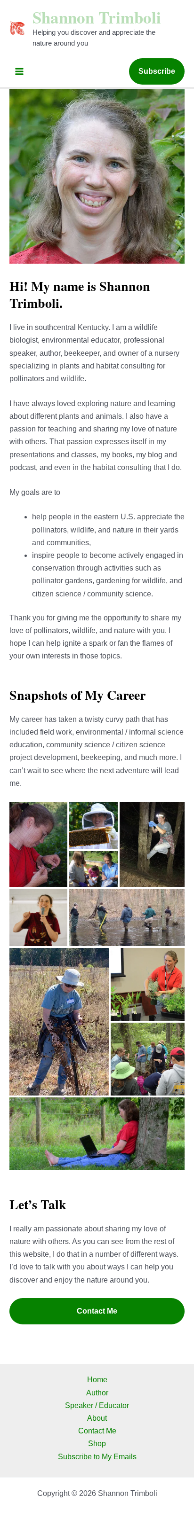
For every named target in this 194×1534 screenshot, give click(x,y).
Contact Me (97, 1311)
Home (97, 1380)
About (97, 1418)
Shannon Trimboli (96, 17)
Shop (97, 1444)
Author (97, 1393)
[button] (157, 71)
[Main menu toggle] (19, 71)
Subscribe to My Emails (97, 1457)
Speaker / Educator (97, 1405)
